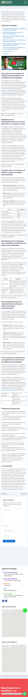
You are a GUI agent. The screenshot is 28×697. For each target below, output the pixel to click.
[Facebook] (3, 601)
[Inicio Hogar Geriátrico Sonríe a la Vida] (6, 3)
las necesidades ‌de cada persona (9, 93)
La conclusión (6, 53)
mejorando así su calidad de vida (8, 390)
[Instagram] (6, 601)
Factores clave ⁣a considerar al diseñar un (12, 36)
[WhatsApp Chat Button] (25, 694)
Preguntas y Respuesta (8, 51)
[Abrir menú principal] (25, 2)
